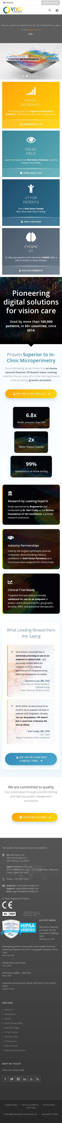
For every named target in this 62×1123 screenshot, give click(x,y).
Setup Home (51, 2)
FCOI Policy (31, 1107)
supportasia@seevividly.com (25, 891)
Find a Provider (11, 1045)
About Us (8, 1009)
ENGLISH (9, 2)
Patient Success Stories (15, 1050)
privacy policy (34, 29)
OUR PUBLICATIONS (34, 817)
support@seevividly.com (27, 888)
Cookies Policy (11, 1104)
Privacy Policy (49, 1104)
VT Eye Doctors (11, 1032)
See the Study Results (31, 393)
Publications (10, 1014)
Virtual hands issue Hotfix (14, 962)
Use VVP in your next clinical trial (32, 759)
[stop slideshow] (36, 76)
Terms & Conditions (30, 1104)
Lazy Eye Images (11, 1027)
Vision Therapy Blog (13, 1023)
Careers (8, 1018)
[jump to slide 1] (27, 76)
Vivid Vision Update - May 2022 (16, 972)
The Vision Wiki (11, 1036)
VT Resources (10, 1041)
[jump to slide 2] (30, 76)
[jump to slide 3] (33, 76)
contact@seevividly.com (28, 885)
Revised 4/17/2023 (50, 1114)
